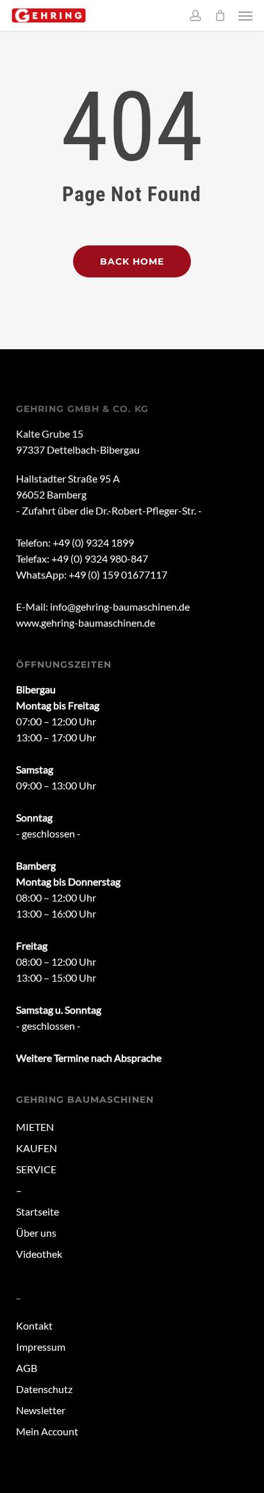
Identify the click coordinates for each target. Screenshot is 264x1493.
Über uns (36, 1232)
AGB (26, 1368)
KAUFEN (36, 1148)
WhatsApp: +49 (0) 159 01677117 (91, 574)
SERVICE (36, 1169)
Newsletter (40, 1410)
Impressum (40, 1346)
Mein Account (47, 1431)
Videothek (39, 1254)
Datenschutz (44, 1389)
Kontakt (34, 1325)
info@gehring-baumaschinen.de (120, 606)
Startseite (37, 1211)
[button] (245, 15)
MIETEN (35, 1127)
